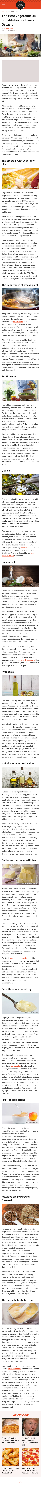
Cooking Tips (13, 11)
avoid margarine (14, 1368)
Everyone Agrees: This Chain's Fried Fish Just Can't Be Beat (10, 1470)
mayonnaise (16, 1066)
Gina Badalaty (8, 28)
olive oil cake (26, 547)
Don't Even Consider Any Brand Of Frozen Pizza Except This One (30, 1470)
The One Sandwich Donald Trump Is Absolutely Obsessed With (30, 1441)
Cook (3, 11)
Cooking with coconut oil (25, 660)
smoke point (18, 321)
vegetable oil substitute (19, 958)
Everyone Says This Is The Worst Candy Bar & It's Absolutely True (10, 1440)
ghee (13, 961)
